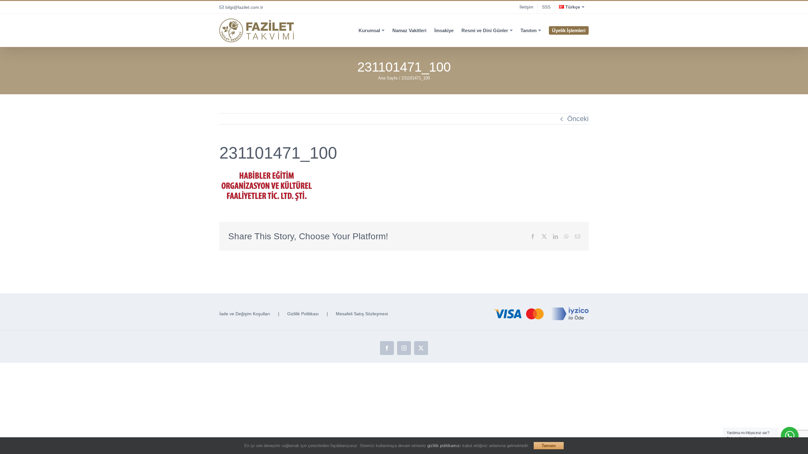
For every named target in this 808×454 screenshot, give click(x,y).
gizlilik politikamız (443, 445)
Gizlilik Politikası (303, 313)
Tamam (549, 445)
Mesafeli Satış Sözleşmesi (362, 313)
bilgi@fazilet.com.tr (244, 7)
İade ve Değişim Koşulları (244, 313)
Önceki (578, 119)
